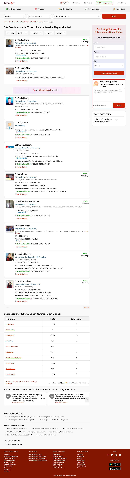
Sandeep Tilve (10, 330)
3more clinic (21, 213)
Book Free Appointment (104, 3)
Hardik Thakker (10, 369)
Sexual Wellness (9, 462)
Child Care (7, 470)
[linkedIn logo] (116, 455)
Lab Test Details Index (59, 468)
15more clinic (21, 158)
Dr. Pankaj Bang (22, 40)
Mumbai (11, 22)
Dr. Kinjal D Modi (22, 226)
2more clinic (21, 55)
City (95, 61)
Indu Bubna (9, 352)
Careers (79, 458)
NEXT (85, 307)
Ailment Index (57, 466)
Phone (96, 52)
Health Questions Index (60, 458)
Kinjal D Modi (10, 363)
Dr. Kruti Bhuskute (23, 281)
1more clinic (21, 132)
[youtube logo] (120, 455)
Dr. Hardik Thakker (23, 254)
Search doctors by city (35, 454)
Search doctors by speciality (37, 458)
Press (79, 468)
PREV (8, 307)
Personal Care (8, 468)
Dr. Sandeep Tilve (22, 68)
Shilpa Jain (9, 341)
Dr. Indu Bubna (21, 174)
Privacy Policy (81, 464)
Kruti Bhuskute (10, 374)
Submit (119, 105)
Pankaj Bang (10, 324)
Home (6, 22)
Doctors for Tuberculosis (34, 22)
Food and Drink (8, 466)
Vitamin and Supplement (11, 456)
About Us (80, 454)
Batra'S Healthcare (23, 145)
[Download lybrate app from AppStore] (115, 470)
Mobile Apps (81, 460)
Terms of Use (81, 462)
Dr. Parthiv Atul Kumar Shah (27, 201)
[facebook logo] (108, 455)
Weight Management (10, 464)
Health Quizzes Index (59, 460)
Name (96, 43)
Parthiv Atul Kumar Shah (13, 357)
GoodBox (6, 472)
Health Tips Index (58, 456)
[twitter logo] (112, 455)
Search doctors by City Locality (37, 456)
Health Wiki (56, 454)
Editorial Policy (81, 466)
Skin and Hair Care (9, 460)
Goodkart (6, 454)
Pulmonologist (20, 22)
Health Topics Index (58, 462)
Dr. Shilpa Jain (21, 122)
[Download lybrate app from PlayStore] (115, 466)
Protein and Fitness (9, 458)
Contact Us (80, 456)
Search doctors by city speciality (38, 460)
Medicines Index (58, 464)
